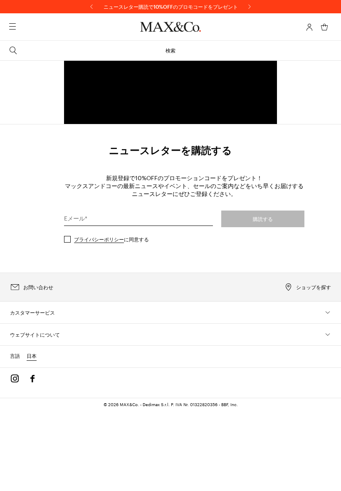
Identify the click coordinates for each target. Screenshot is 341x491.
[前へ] (91, 6)
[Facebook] (32, 379)
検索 (170, 50)
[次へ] (249, 6)
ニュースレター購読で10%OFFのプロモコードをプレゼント (171, 7)
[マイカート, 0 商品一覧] (324, 27)
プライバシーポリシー (99, 239)
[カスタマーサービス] (327, 312)
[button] (309, 27)
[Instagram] (15, 379)
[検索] (24, 27)
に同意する (111, 239)
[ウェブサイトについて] (327, 334)
